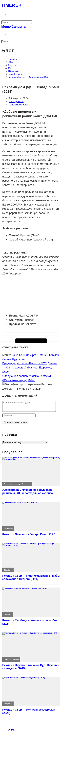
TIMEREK (11, 5)
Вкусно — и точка (11, 659)
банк (15, 355)
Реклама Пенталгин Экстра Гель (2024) (28, 534)
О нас (11, 729)
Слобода (7, 614)
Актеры (7, 484)
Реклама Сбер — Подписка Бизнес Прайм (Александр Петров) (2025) (31, 577)
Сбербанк (8, 570)
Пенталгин (8, 528)
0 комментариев (18, 104)
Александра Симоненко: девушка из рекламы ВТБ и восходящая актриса (27, 491)
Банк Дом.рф (16, 101)
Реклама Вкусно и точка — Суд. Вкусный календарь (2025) (30, 667)
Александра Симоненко (21, 484)
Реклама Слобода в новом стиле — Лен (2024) (29, 622)
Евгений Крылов (48, 355)
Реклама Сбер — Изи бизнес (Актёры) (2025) (28, 711)
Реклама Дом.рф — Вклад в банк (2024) (28, 77)
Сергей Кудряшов (13, 359)
